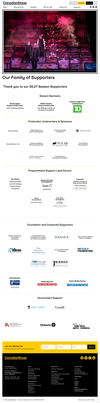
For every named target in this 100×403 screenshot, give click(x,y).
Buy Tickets (89, 3)
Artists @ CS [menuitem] (63, 7)
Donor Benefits (55, 377)
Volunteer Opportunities (34, 375)
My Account (73, 3)
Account (76, 381)
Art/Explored (31, 388)
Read (75, 378)
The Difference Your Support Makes (60, 374)
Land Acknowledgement (80, 389)
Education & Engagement (81, 373)
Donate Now (81, 3)
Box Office (77, 369)
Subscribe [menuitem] (33, 7)
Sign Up (91, 347)
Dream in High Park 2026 (34, 385)
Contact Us (31, 372)
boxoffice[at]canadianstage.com (13, 372)
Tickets (76, 384)
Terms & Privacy (78, 390)
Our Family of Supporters (57, 383)
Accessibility (77, 370)
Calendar (30, 390)
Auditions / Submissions (57, 369)
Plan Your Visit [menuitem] (48, 7)
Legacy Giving (55, 382)
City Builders (54, 380)
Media (76, 387)
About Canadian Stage (34, 369)
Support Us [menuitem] (77, 7)
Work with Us (31, 373)
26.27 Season (31, 383)
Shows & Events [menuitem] (19, 7)
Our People (31, 370)
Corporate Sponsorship (57, 378)
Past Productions (32, 378)
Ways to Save (31, 392)
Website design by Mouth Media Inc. (87, 399)
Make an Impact (55, 375)
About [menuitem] (5, 7)
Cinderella (30, 387)
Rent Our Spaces (32, 377)
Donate (76, 383)
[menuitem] (5, 7)
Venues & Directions (79, 372)
